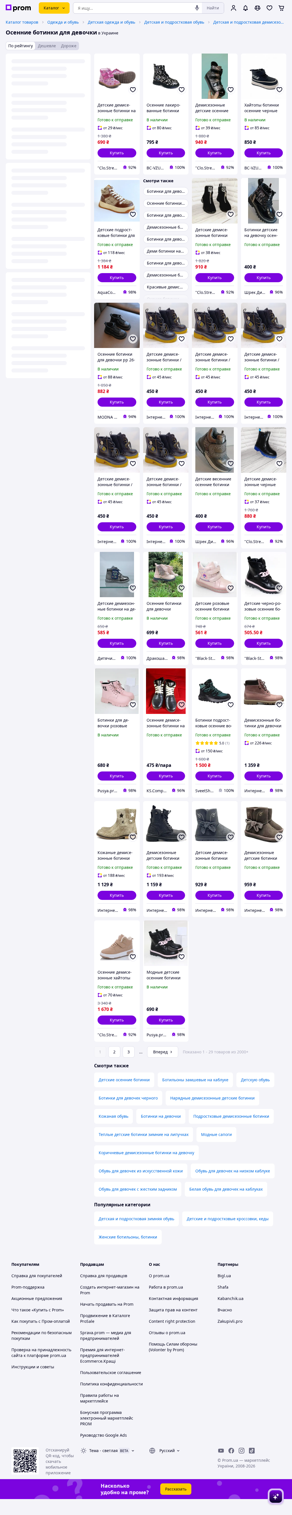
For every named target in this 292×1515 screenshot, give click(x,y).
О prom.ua (159, 1275)
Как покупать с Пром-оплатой (40, 1321)
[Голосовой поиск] (197, 8)
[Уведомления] (245, 8)
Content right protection (172, 1321)
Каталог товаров (22, 22)
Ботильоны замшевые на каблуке (195, 1079)
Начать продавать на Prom (106, 1304)
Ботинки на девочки (161, 1116)
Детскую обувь (255, 1079)
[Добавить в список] (132, 89)
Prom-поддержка (27, 1287)
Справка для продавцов (103, 1275)
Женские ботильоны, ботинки (128, 1237)
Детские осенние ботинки (124, 1079)
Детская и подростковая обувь (174, 22)
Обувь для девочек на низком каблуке (232, 1171)
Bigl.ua (224, 1275)
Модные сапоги (216, 1134)
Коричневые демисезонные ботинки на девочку (146, 1152)
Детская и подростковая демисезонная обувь (249, 22)
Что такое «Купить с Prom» (37, 1310)
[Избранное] (269, 8)
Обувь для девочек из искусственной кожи (141, 1171)
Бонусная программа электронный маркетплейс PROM (106, 1418)
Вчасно (225, 1310)
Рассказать (175, 1489)
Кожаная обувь (113, 1116)
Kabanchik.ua (231, 1298)
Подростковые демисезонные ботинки (231, 1116)
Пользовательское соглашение (110, 1372)
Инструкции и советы (32, 1366)
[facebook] (231, 1450)
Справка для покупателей (36, 1275)
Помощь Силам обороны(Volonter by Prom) (173, 1346)
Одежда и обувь (63, 22)
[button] (117, 152)
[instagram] (241, 1450)
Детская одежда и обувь (111, 22)
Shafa (223, 1287)
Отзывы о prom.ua (167, 1332)
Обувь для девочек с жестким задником (138, 1189)
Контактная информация (173, 1298)
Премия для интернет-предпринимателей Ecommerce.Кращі (102, 1355)
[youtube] (221, 1450)
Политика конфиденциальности (111, 1384)
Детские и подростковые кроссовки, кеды (228, 1218)
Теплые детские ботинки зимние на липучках (143, 1134)
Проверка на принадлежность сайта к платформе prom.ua (41, 1352)
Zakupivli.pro (230, 1321)
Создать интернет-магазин (106, 1287)
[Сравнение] (257, 8)
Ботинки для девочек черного (128, 1098)
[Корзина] (281, 8)
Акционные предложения (36, 1298)
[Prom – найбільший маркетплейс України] (18, 8)
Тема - (103, 1450)
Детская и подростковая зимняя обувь (136, 1218)
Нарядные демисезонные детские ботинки (212, 1098)
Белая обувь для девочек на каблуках (226, 1189)
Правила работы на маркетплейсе (99, 1398)
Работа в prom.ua (166, 1287)
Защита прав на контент (173, 1310)
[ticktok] (251, 1450)
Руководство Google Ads (103, 1435)
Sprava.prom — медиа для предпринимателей (105, 1335)
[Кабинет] (233, 8)
